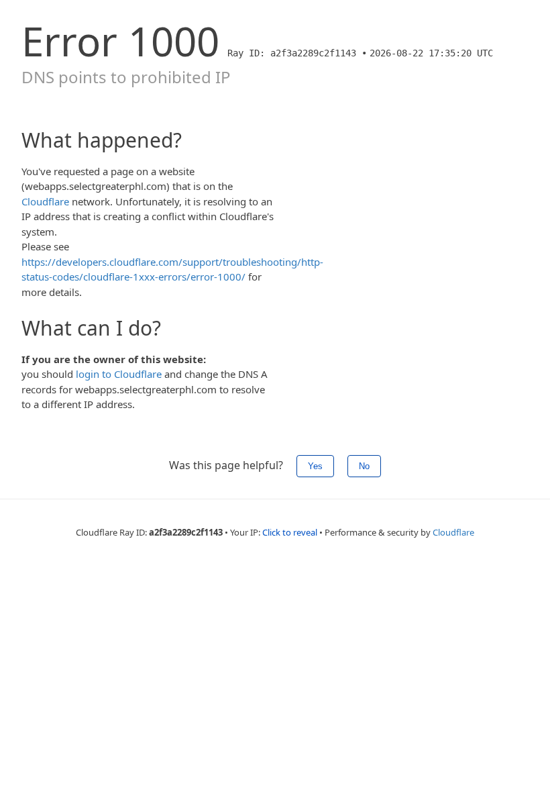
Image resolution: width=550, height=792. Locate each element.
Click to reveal (289, 532)
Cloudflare (45, 201)
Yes (315, 466)
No (364, 466)
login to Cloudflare (119, 374)
